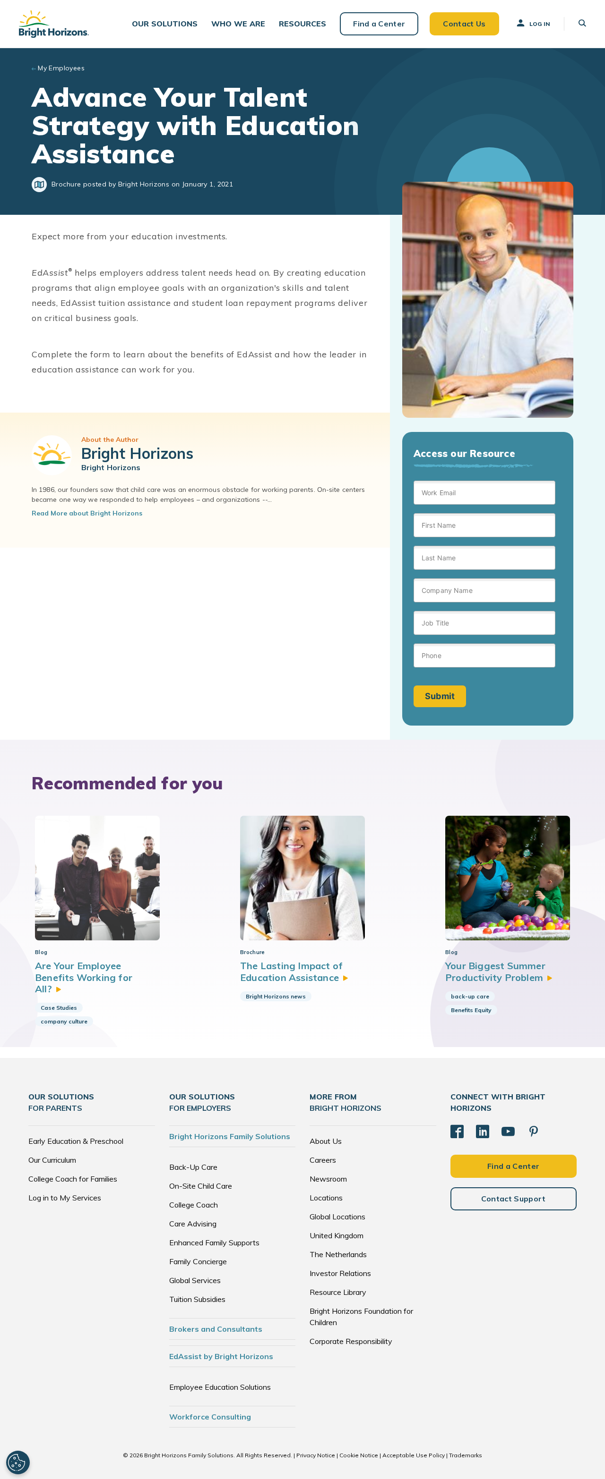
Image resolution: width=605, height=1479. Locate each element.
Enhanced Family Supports (214, 1242)
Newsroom (328, 1178)
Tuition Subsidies (197, 1299)
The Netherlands (338, 1254)
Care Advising (192, 1223)
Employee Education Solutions (220, 1387)
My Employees (61, 68)
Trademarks (465, 1455)
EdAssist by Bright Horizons (221, 1356)
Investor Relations (340, 1273)
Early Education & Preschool (75, 1141)
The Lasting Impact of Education (291, 971)
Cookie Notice (358, 1455)
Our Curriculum (52, 1160)
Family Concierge (198, 1261)
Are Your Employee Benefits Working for (83, 977)
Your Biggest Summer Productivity (495, 971)
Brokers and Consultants (215, 1329)
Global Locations (337, 1216)
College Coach (193, 1204)
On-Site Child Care (200, 1186)
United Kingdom (336, 1235)
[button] (165, 24)
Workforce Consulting (210, 1416)
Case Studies (59, 1007)
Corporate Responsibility (351, 1341)
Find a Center (379, 23)
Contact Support (513, 1198)
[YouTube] (508, 1131)
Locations (326, 1197)
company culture (64, 1021)
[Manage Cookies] (18, 1462)
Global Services (195, 1280)
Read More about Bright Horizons (87, 513)
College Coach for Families (72, 1178)
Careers (323, 1160)
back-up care (470, 996)
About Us (326, 1141)
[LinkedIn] (482, 1131)
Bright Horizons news (276, 996)
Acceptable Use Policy (413, 1455)
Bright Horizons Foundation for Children (361, 1316)
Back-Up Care (193, 1167)
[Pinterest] (533, 1131)
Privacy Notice (315, 1455)
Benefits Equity (471, 1010)
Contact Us (464, 23)
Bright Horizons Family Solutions (229, 1136)
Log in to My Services (64, 1197)
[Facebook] (457, 1131)
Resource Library (338, 1292)
